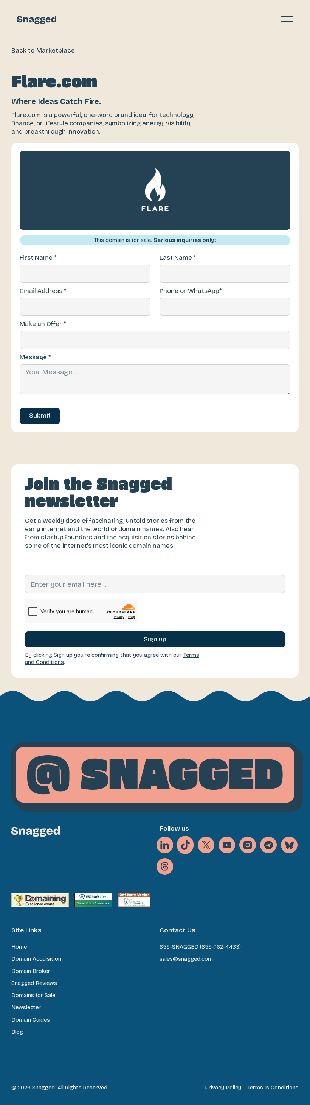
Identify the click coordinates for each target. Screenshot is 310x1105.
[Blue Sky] (289, 845)
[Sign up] (155, 639)
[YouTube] (227, 845)
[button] (287, 19)
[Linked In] (165, 845)
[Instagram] (247, 845)
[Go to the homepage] (35, 831)
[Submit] (40, 416)
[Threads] (165, 866)
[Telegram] (268, 845)
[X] (185, 845)
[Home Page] (36, 19)
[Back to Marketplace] (43, 50)
